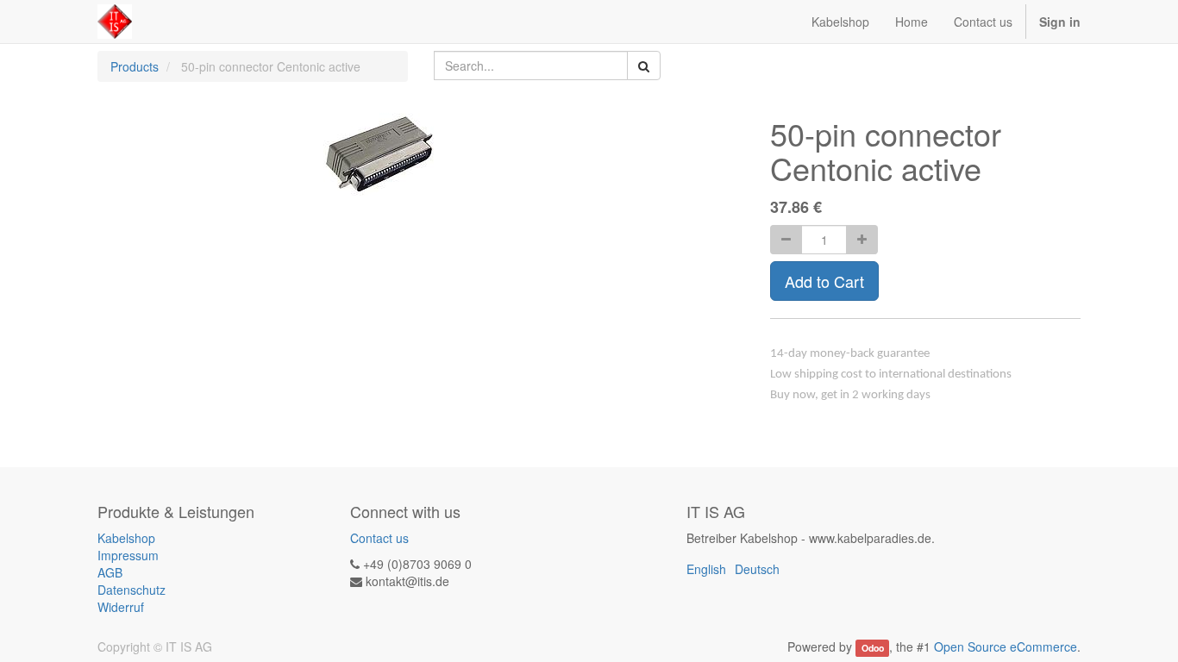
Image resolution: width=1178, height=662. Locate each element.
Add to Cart (824, 281)
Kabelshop (126, 537)
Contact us (379, 537)
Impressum (128, 555)
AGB (109, 572)
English (706, 569)
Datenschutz (131, 589)
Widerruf (120, 606)
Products (134, 66)
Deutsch (757, 569)
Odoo (873, 647)
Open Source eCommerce (1005, 646)
